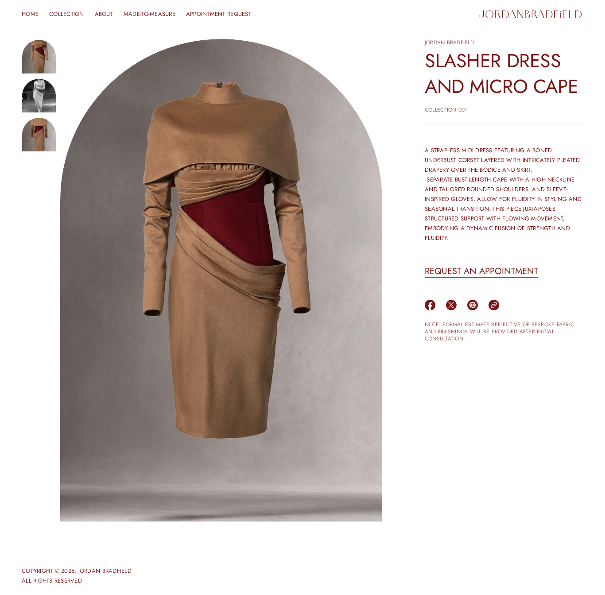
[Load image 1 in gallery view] (39, 56)
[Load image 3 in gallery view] (39, 134)
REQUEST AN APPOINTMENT (481, 271)
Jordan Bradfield (449, 42)
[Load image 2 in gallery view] (39, 95)
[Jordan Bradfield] (530, 14)
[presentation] (221, 280)
